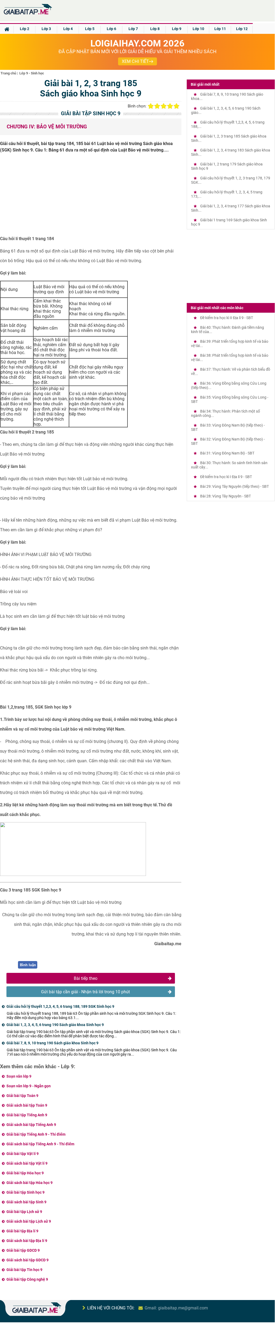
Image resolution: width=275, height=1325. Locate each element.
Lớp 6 (111, 29)
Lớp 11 (220, 29)
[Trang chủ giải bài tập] (27, 14)
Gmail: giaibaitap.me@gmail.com (176, 1307)
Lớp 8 (155, 29)
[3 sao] (163, 106)
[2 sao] (157, 106)
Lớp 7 (133, 29)
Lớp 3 (46, 29)
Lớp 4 (68, 29)
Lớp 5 (89, 29)
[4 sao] (170, 106)
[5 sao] (176, 106)
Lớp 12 (242, 29)
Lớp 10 (198, 29)
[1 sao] (151, 106)
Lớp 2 (24, 29)
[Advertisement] (90, 196)
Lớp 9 (176, 29)
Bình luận (28, 965)
